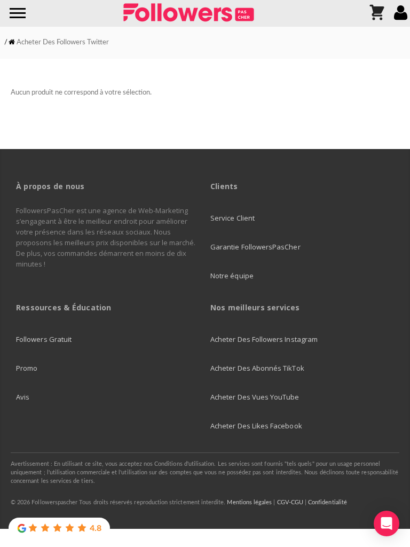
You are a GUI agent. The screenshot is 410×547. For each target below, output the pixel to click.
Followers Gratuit (44, 339)
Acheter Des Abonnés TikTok (257, 368)
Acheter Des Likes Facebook (256, 426)
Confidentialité (327, 502)
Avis (22, 397)
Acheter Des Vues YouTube (254, 397)
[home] (12, 42)
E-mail (391, 510)
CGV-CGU (290, 502)
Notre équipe (232, 275)
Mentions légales (249, 502)
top (386, 496)
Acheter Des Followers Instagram (264, 339)
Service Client (232, 218)
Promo (26, 368)
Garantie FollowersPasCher (255, 247)
